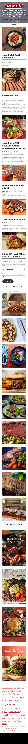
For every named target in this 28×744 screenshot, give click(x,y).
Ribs (19, 222)
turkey (19, 730)
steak (7, 111)
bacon (9, 688)
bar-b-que (11, 194)
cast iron (19, 63)
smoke (22, 63)
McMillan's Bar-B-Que (17, 226)
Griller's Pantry (14, 191)
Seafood (10, 154)
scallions (4, 728)
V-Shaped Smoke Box (17, 264)
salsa (23, 726)
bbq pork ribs (19, 225)
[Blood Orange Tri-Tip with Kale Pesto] (14, 418)
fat (22, 107)
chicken (12, 705)
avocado (4, 688)
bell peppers (20, 688)
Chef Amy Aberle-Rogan (7, 105)
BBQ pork (11, 261)
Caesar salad (5, 158)
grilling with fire (9, 108)
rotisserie (15, 726)
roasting (20, 110)
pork (15, 724)
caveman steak (10, 104)
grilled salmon (11, 161)
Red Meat (11, 100)
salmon (11, 162)
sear (24, 110)
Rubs (14, 260)
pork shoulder (21, 262)
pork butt (15, 262)
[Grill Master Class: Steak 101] (14, 521)
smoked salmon (20, 162)
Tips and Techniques (13, 224)
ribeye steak (15, 110)
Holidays (4, 62)
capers (10, 158)
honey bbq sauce (15, 195)
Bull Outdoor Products (18, 740)
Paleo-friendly (5, 162)
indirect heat (9, 110)
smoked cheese (6, 65)
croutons (13, 160)
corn (14, 708)
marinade (13, 721)
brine (7, 691)
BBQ (15, 63)
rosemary (10, 726)
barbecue (16, 194)
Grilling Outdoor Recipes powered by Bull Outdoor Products (14, 14)
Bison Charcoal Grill (18, 61)
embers (19, 107)
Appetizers (10, 61)
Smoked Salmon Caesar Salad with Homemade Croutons (13, 146)
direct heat (14, 107)
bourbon (4, 691)
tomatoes (14, 730)
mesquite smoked (11, 228)
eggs (6, 161)
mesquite (4, 228)
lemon (7, 721)
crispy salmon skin (6, 160)
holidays (18, 108)
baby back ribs (12, 225)
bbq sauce (8, 195)
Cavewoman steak (18, 104)
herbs (14, 108)
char (24, 104)
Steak (15, 100)
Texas (11, 229)
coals (15, 105)
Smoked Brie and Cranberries (11, 56)
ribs (5, 229)
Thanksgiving (6, 730)
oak (16, 228)
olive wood (20, 228)
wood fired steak (9, 112)
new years (21, 161)
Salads (13, 153)
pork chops (19, 723)
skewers (13, 728)
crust (3, 107)
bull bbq (16, 103)
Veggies (15, 155)
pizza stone (11, 723)
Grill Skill (13, 98)
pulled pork (5, 264)
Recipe (6, 100)
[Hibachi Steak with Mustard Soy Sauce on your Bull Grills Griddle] (14, 341)
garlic (3, 108)
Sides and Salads (17, 154)
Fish (11, 151)
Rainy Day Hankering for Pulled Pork (13, 255)
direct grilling (8, 107)
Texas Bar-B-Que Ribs (13, 219)
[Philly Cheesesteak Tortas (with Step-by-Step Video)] (14, 392)
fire (24, 107)
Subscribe (8, 281)
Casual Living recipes (17, 697)
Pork (12, 260)
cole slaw (21, 704)
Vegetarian (10, 155)
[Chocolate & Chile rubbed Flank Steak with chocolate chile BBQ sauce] (14, 495)
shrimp (9, 728)
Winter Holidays (10, 62)
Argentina (11, 103)
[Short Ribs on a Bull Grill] (14, 469)
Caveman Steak (10, 95)
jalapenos (22, 718)
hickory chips (17, 261)
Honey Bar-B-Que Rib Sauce (13, 186)
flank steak (22, 711)
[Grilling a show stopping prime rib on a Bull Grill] (14, 444)
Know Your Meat (19, 98)
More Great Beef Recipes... (14, 524)
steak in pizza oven (13, 111)
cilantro (17, 704)
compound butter (21, 105)
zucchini (23, 730)
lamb (3, 721)
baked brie (11, 63)
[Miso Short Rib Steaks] (14, 367)
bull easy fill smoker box (18, 157)
